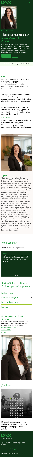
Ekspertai (8, 443)
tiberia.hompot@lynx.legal (11, 64)
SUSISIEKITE (6, 56)
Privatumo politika (15, 453)
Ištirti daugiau (5, 261)
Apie (2, 443)
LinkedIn (3, 332)
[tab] (15, 275)
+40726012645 (24, 64)
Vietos (23, 443)
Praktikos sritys (16, 443)
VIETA (15, 56)
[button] (16, 292)
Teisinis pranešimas (5, 453)
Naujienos (4, 444)
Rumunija (9, 31)
